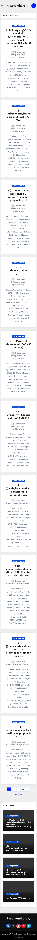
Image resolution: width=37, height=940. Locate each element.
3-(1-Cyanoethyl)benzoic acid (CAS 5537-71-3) (18, 414)
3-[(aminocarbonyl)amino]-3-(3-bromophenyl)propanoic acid (18, 649)
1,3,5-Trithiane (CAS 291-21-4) (18, 270)
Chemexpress (20, 52)
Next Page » (18, 794)
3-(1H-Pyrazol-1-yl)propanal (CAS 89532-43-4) (18, 344)
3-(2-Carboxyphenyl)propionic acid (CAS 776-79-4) (17, 848)
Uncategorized (18, 26)
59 (23, 789)
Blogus (30, 934)
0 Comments (19, 57)
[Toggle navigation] (2, 5)
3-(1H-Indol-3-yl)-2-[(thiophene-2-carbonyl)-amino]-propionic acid (16, 872)
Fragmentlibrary (17, 6)
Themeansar (18, 937)
